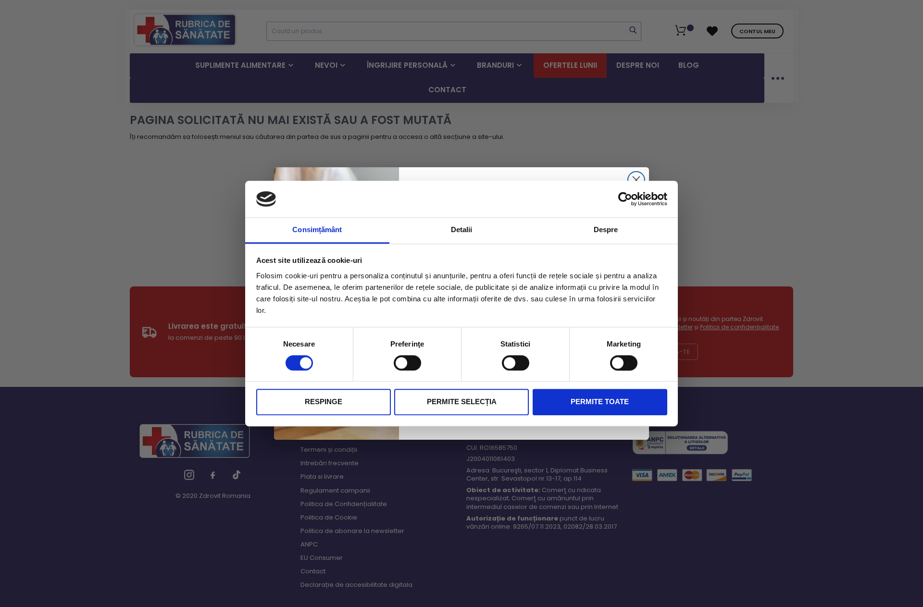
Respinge (323, 402)
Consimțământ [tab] (317, 230)
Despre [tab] (606, 230)
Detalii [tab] (462, 230)
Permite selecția (462, 402)
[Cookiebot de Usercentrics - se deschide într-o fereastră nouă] (625, 199)
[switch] (407, 363)
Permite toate (600, 402)
